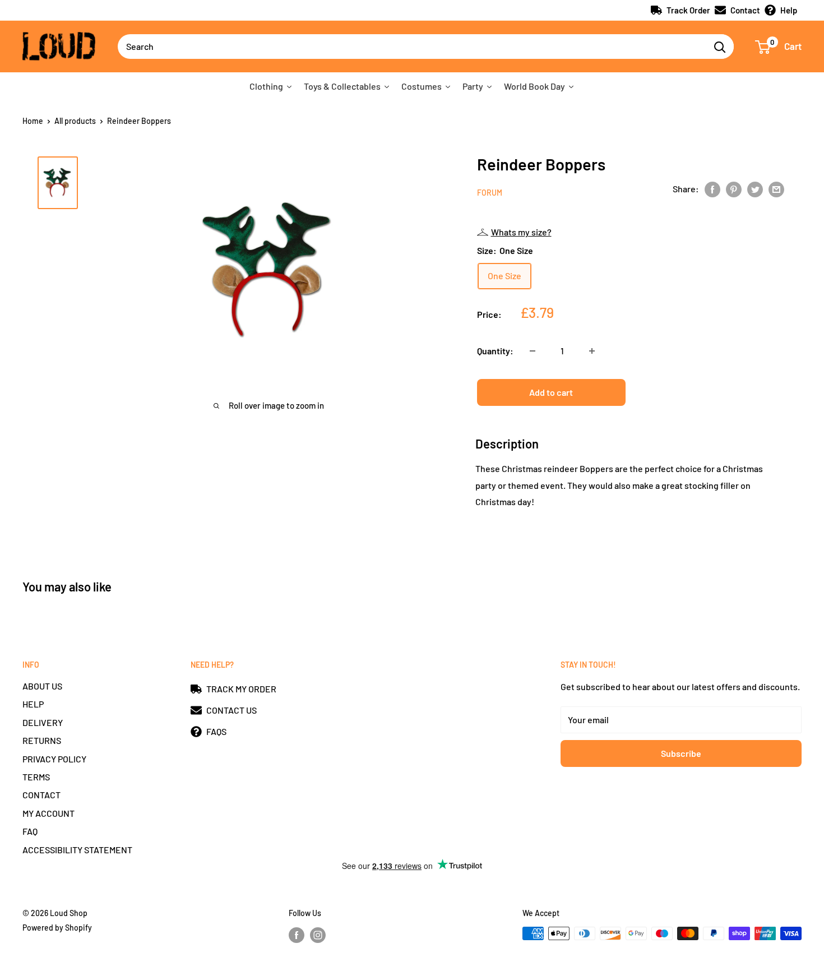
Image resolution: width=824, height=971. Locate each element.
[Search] (720, 46)
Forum (489, 192)
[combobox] (412, 46)
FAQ (30, 831)
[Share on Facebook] (712, 188)
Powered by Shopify (57, 927)
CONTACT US (231, 710)
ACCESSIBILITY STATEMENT (77, 849)
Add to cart (551, 392)
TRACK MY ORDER (241, 688)
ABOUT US (42, 686)
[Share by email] (776, 188)
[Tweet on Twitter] (755, 188)
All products (75, 121)
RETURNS (41, 740)
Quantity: (495, 350)
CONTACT (41, 794)
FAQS (216, 731)
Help (788, 10)
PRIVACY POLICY (54, 758)
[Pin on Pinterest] (734, 188)
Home (32, 121)
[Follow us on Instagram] (318, 934)
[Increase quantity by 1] (592, 351)
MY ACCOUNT (48, 813)
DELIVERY (42, 722)
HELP (33, 704)
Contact (745, 10)
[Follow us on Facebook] (296, 934)
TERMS (36, 776)
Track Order (688, 10)
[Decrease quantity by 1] (532, 351)
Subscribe (681, 753)
